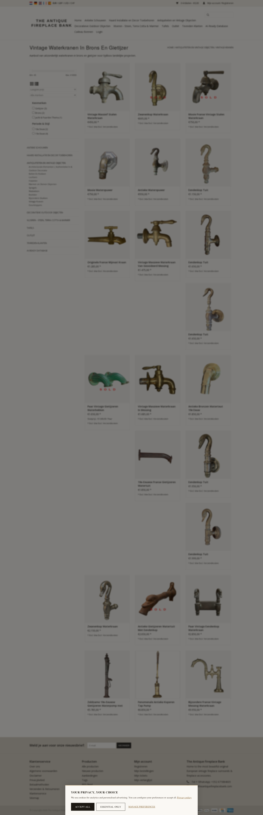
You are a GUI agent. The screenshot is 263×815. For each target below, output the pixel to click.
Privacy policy (184, 797)
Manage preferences (141, 806)
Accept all (82, 806)
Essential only (110, 806)
